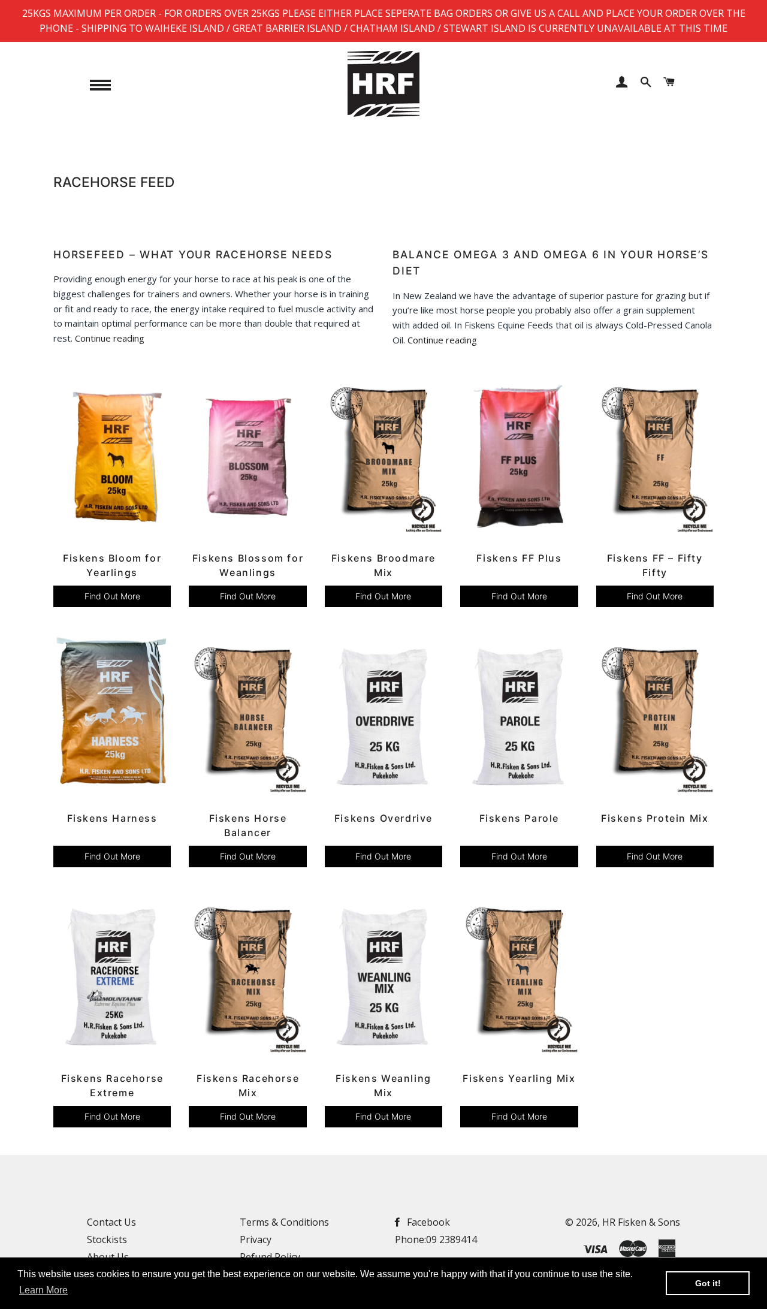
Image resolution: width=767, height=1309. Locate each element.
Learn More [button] (43, 1290)
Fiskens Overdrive (383, 818)
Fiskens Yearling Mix (519, 1078)
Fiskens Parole (519, 818)
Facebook (427, 1222)
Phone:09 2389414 (436, 1239)
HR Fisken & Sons (641, 1222)
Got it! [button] (708, 1283)
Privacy (255, 1239)
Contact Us (111, 1222)
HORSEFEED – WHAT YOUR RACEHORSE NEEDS (193, 254)
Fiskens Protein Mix (654, 818)
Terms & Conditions (284, 1222)
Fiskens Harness (112, 818)
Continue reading (109, 338)
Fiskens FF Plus (518, 558)
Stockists (107, 1239)
